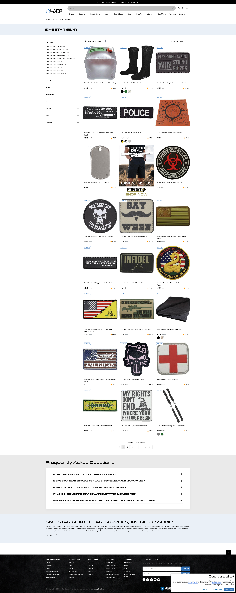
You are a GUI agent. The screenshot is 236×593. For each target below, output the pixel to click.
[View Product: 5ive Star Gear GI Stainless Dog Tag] (100, 162)
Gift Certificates (110, 577)
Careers (126, 568)
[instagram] (147, 579)
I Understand (229, 589)
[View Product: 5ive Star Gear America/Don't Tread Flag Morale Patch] (100, 309)
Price (48, 101)
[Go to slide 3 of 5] (4, 2)
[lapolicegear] (54, 11)
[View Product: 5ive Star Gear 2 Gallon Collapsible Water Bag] (100, 62)
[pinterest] (155, 579)
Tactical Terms (128, 571)
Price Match (49, 565)
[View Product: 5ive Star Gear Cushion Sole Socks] (136, 62)
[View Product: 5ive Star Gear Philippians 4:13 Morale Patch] (100, 262)
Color (48, 80)
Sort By (172, 41)
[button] (122, 91)
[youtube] (158, 579)
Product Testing (110, 568)
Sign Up (186, 569)
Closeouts (109, 571)
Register (90, 565)
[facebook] (144, 579)
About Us (71, 562)
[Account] (183, 8)
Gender (48, 87)
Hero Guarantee (50, 577)
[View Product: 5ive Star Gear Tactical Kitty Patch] (136, 359)
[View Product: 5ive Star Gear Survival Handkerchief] (172, 112)
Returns (48, 568)
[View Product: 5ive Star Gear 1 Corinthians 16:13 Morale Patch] (100, 112)
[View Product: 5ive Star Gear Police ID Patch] (136, 112)
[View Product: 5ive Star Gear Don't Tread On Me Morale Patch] (172, 262)
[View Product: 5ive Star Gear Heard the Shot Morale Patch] (136, 309)
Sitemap (71, 577)
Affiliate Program (111, 565)
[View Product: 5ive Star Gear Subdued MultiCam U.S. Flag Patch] (172, 216)
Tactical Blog (110, 562)
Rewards (90, 568)
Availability (51, 94)
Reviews (126, 565)
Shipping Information (52, 571)
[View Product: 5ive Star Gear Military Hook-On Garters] (172, 405)
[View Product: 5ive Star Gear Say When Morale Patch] (136, 216)
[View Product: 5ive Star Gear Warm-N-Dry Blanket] (172, 309)
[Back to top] (228, 552)
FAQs (70, 565)
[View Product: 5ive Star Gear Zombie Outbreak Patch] (172, 162)
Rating (48, 108)
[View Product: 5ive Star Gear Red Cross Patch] (172, 359)
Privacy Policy (193, 583)
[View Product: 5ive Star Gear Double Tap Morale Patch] (100, 405)
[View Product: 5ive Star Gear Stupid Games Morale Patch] (172, 62)
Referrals (90, 571)
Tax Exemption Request (53, 574)
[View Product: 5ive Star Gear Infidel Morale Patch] (136, 262)
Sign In (90, 562)
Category (50, 42)
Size (47, 115)
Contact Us (49, 562)
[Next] (154, 447)
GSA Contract (73, 571)
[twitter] (151, 579)
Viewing (87, 41)
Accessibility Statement (76, 574)
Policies (71, 568)
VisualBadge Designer (112, 574)
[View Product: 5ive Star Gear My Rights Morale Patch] (136, 405)
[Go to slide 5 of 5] (232, 2)
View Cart (91, 574)
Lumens (49, 122)
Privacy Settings (217, 583)
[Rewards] (179, 8)
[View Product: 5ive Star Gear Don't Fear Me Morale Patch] (100, 216)
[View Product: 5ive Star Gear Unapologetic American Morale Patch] (100, 359)
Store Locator (128, 562)
